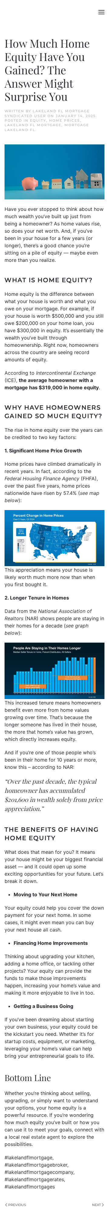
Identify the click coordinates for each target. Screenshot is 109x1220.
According (16, 373)
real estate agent (40, 1137)
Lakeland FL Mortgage (33, 125)
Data (10, 611)
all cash (51, 930)
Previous (17, 1205)
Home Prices (64, 120)
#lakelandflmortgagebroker (36, 1165)
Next (96, 1205)
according (64, 471)
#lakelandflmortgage (28, 1157)
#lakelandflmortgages (30, 1187)
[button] (101, 12)
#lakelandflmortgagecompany (39, 1172)
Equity (38, 120)
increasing (36, 985)
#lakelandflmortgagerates (34, 1179)
